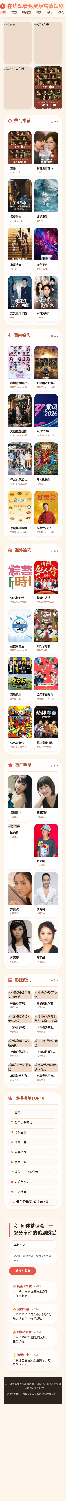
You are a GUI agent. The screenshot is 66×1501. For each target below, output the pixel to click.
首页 (3, 12)
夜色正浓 (18, 1162)
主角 (16, 1112)
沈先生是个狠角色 (24, 1172)
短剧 (14, 12)
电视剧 (26, 12)
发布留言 (24, 1271)
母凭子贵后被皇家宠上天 (30, 1202)
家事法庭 (18, 1152)
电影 (39, 12)
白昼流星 (18, 1192)
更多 (54, 121)
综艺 (50, 12)
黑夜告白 (18, 1132)
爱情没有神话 (21, 1122)
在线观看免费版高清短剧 (35, 6)
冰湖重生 (18, 1142)
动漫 (61, 12)
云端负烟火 (20, 1182)
